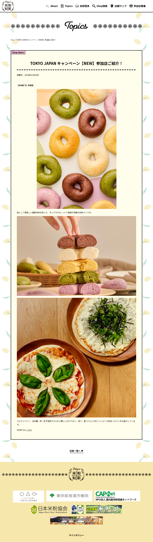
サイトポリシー (76, 535)
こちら (29, 429)
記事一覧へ (75, 450)
